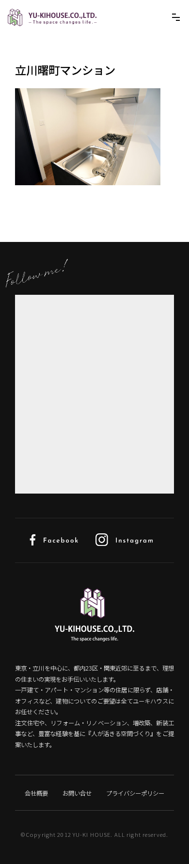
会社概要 (36, 793)
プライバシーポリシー (135, 793)
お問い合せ (77, 793)
